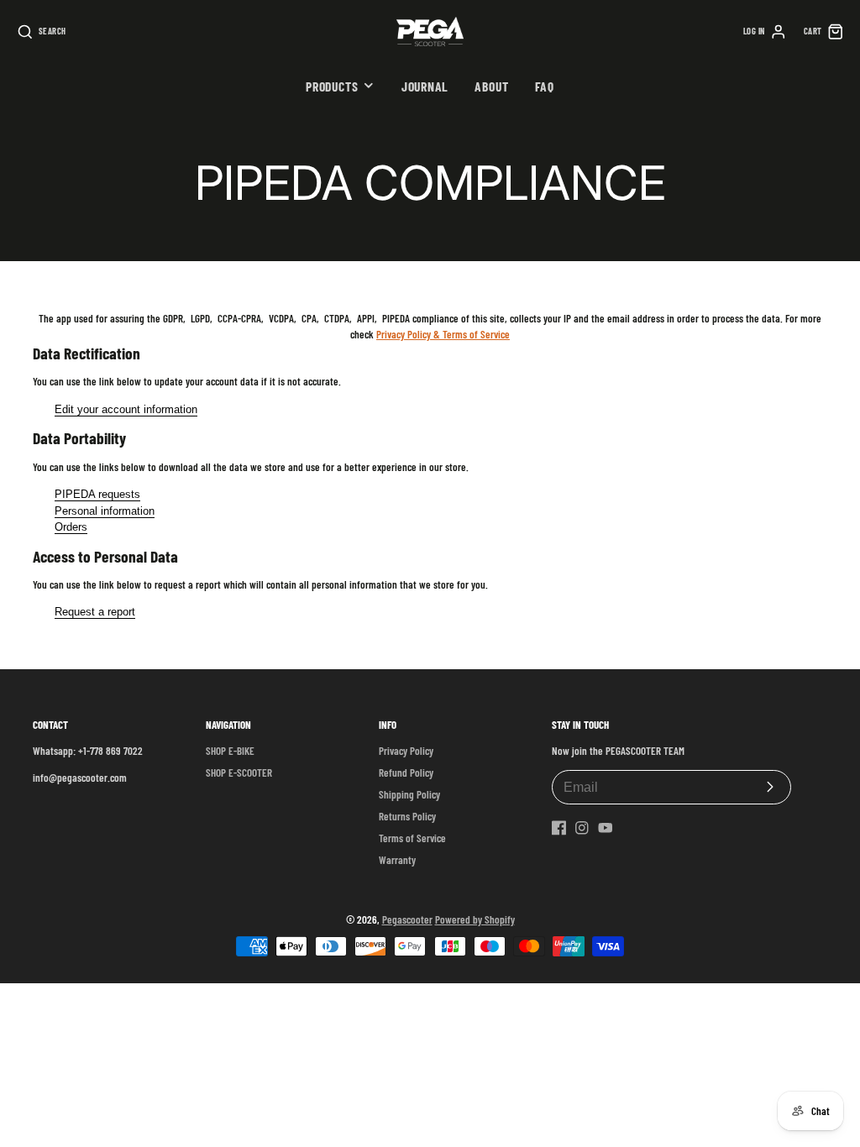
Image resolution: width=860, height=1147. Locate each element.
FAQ (544, 86)
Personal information (105, 511)
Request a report (95, 611)
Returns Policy (407, 816)
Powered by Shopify (475, 919)
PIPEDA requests (97, 494)
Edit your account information (126, 409)
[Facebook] (559, 827)
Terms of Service (412, 838)
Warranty (397, 860)
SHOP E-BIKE (230, 750)
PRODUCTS (332, 86)
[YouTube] (605, 827)
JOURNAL (424, 86)
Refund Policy (406, 772)
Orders (71, 527)
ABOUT (491, 86)
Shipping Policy (409, 794)
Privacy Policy (406, 750)
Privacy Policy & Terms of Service (443, 334)
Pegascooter (407, 919)
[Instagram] (582, 827)
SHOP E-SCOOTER (239, 772)
